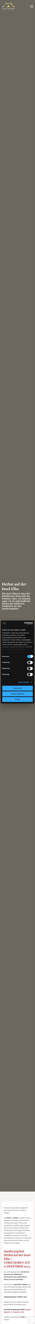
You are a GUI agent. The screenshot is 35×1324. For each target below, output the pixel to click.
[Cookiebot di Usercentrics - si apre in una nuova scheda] (25, 623)
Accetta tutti (17, 688)
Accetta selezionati (17, 694)
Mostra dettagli (23, 682)
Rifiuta (17, 699)
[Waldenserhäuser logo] (8, 6)
